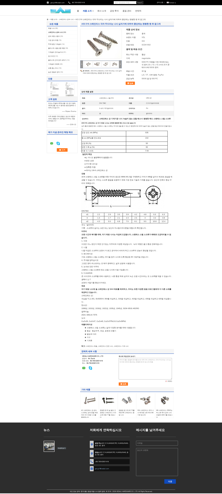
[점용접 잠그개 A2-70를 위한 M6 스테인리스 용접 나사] (127, 400)
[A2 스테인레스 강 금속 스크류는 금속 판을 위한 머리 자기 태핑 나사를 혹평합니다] (90, 400)
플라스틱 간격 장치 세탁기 (57, 60)
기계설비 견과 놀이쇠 (55, 52)
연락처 (138, 11)
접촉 (131, 83)
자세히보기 (62, 448)
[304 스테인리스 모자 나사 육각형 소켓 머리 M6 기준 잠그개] (146, 400)
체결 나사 (51, 28)
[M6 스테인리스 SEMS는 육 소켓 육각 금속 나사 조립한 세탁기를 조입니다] (165, 400)
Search (139, 3)
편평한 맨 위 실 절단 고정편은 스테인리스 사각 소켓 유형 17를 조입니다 (108, 413)
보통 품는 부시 (53, 68)
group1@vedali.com (57, 3)
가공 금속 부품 (53, 40)
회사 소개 (101, 11)
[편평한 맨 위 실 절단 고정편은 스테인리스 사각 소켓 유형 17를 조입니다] (108, 400)
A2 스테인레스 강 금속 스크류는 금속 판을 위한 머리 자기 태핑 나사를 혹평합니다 (89, 413)
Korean (171, 3)
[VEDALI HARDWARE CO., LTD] (61, 10)
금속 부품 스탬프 (54, 36)
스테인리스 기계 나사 (121, 346)
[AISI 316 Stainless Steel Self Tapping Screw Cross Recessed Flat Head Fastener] (101, 44)
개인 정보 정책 (75, 491)
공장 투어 (114, 11)
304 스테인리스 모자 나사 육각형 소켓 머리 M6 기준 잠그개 (145, 412)
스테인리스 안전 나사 (105, 346)
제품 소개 (87, 11)
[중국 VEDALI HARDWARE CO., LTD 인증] (54, 89)
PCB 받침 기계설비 (54, 44)
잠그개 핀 (51, 56)
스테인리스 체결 (91, 346)
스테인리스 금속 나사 (66, 19)
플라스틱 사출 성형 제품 (56, 48)
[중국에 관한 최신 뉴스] (49, 446)
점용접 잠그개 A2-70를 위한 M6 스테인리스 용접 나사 (127, 412)
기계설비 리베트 (53, 64)
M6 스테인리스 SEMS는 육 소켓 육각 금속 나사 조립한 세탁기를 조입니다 (164, 413)
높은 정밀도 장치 (54, 72)
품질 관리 (127, 11)
